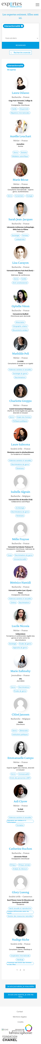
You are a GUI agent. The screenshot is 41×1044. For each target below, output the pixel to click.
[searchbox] (21, 31)
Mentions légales (20, 1017)
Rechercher (21, 45)
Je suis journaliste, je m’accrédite (20, 986)
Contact (20, 1011)
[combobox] (20, 29)
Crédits (20, 1022)
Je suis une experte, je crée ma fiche (20, 995)
